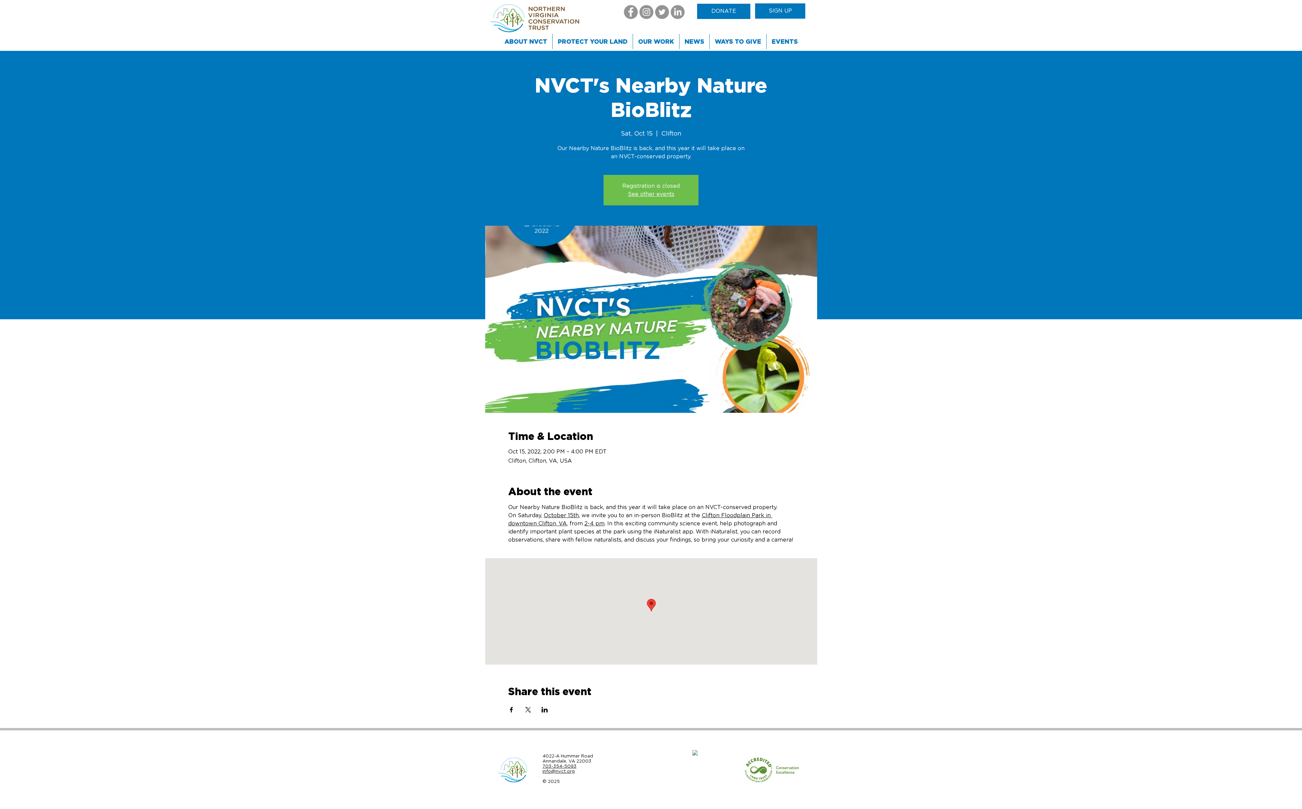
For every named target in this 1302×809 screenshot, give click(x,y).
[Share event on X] (528, 709)
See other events (651, 194)
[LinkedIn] (678, 12)
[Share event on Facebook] (511, 709)
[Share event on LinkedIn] (544, 709)
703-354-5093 (559, 766)
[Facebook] (631, 12)
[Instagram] (646, 12)
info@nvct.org (558, 771)
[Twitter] (662, 12)
